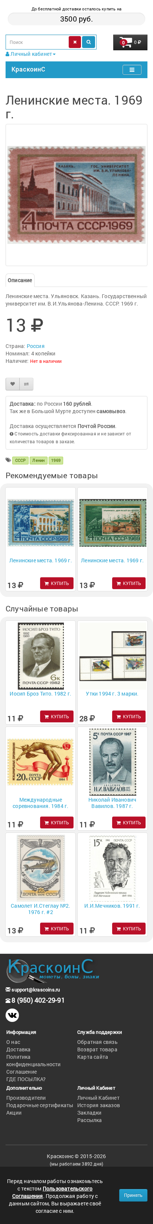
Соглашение (21, 1071)
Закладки (89, 1112)
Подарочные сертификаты (39, 1105)
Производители (26, 1097)
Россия (36, 345)
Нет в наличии (46, 361)
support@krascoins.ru (35, 989)
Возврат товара (97, 1049)
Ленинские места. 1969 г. (40, 560)
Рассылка (89, 1120)
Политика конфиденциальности (33, 1060)
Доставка (18, 1049)
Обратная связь (97, 1041)
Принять (133, 1195)
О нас (13, 1041)
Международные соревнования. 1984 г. (40, 802)
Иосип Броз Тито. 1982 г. (40, 693)
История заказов (98, 1105)
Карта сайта (92, 1056)
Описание (20, 280)
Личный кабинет (30, 53)
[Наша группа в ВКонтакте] (12, 1015)
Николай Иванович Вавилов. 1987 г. (112, 802)
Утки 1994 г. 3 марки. (112, 693)
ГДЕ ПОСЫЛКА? (26, 1079)
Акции (14, 1112)
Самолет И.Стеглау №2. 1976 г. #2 (40, 908)
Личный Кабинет (98, 1097)
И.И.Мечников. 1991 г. (112, 905)
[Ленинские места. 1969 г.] (76, 195)
